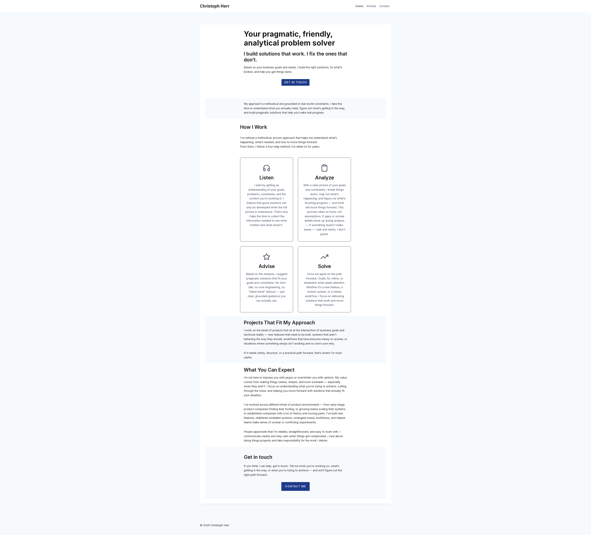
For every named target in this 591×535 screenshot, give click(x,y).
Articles (371, 6)
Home (359, 6)
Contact (384, 6)
